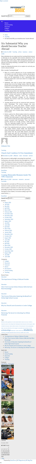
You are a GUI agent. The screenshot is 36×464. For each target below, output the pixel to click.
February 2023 (8, 212)
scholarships (6, 330)
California (30, 322)
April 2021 (7, 243)
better (20, 322)
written (31, 155)
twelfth (21, 332)
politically (9, 328)
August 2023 (8, 202)
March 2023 (7, 210)
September (13, 330)
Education (7, 26)
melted (13, 326)
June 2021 (7, 240)
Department (13, 324)
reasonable (20, 328)
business (25, 52)
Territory (18, 332)
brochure (23, 322)
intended (25, 155)
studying (3, 332)
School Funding (9, 25)
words (24, 332)
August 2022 (8, 221)
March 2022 (7, 228)
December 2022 (9, 214)
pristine (12, 328)
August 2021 (8, 238)
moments (21, 179)
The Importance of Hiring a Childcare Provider (15, 279)
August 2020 (8, 253)
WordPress (13, 460)
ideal (20, 155)
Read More (4, 170)
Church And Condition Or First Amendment (17, 153)
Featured (7, 265)
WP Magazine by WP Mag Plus (24, 460)
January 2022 (8, 232)
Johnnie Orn (5, 146)
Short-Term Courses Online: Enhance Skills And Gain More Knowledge (16, 288)
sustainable (7, 332)
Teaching (7, 30)
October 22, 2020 (7, 179)
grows (31, 324)
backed (17, 322)
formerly (28, 324)
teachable (3, 181)
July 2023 (7, 204)
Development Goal (19, 324)
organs (2, 328)
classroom (15, 179)
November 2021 (9, 234)
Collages (7, 28)
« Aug (2, 458)
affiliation (15, 155)
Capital (2, 324)
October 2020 (8, 249)
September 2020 (9, 251)
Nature (6, 23)
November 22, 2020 (7, 155)
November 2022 (9, 215)
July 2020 (7, 255)
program (16, 328)
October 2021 (8, 236)
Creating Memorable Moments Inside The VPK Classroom (16, 176)
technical (15, 332)
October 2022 (8, 217)
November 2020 (9, 247)
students (28, 330)
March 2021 (7, 245)
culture (30, 52)
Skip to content (4, 1)
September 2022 (9, 219)
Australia (14, 322)
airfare (20, 52)
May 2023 (7, 206)
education (25, 324)
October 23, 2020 (7, 52)
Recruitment (8, 268)
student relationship (19, 330)
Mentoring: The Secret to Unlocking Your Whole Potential (15, 314)
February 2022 (8, 230)
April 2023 (7, 208)
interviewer (7, 326)
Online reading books (29, 326)
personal (27, 179)
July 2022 (7, 223)
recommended (25, 328)
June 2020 (7, 256)
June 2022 (7, 225)
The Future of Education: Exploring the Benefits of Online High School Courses (16, 297)
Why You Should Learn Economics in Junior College (16, 305)
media (2, 54)
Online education (22, 326)
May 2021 (7, 241)
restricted (30, 328)
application (10, 322)
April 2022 (7, 227)
